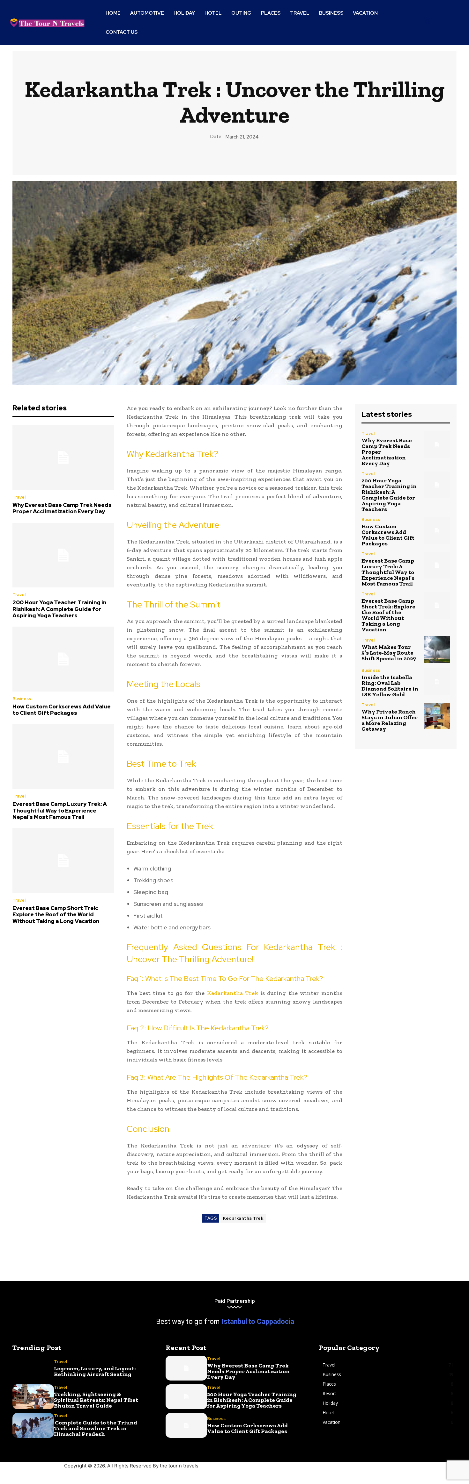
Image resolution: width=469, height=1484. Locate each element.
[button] (428, 22)
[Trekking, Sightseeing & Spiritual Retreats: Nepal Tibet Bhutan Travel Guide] (33, 1396)
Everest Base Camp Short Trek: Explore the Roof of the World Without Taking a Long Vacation (55, 915)
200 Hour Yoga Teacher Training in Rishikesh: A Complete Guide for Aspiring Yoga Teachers (59, 609)
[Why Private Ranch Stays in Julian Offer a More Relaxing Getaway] (437, 716)
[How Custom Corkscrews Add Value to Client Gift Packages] (63, 659)
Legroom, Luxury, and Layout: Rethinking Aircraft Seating (95, 1371)
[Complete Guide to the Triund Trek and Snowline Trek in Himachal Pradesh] (33, 1425)
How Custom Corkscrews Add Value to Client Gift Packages (61, 709)
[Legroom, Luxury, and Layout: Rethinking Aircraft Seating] (33, 1368)
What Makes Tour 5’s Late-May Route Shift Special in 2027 (388, 652)
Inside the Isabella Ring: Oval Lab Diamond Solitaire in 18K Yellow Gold (389, 686)
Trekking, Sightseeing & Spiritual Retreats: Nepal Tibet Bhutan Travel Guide (96, 1400)
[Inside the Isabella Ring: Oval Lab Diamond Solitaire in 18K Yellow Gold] (437, 681)
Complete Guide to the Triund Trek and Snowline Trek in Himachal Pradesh (95, 1428)
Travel (19, 497)
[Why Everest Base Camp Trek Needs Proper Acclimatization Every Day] (63, 457)
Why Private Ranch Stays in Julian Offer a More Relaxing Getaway (389, 720)
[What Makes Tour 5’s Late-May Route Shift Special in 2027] (437, 649)
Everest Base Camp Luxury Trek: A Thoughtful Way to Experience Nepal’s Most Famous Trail (59, 810)
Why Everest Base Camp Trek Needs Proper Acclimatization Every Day (62, 508)
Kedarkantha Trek (232, 993)
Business (21, 699)
